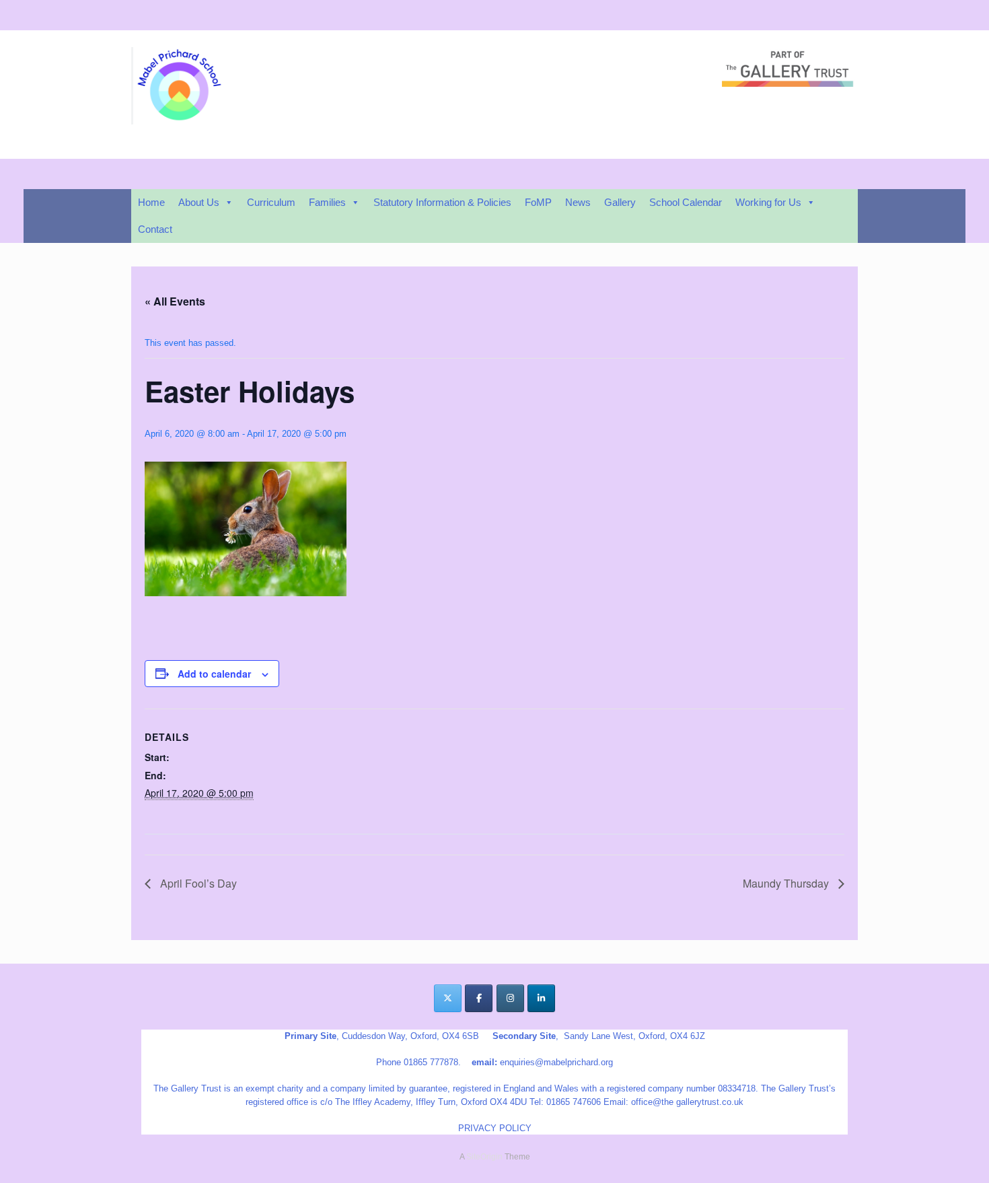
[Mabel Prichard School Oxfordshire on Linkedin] (541, 998)
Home (151, 202)
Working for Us (768, 202)
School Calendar (685, 202)
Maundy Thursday (787, 883)
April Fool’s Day (197, 883)
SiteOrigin (484, 1157)
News (578, 202)
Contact (155, 229)
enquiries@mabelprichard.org (556, 1062)
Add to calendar (214, 673)
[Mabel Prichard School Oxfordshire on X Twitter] (448, 998)
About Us (198, 202)
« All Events (175, 301)
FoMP (538, 202)
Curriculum (271, 202)
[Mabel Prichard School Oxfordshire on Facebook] (478, 998)
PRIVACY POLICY (495, 1128)
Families (327, 202)
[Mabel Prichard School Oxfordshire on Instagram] (510, 998)
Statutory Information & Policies (442, 202)
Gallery (620, 202)
